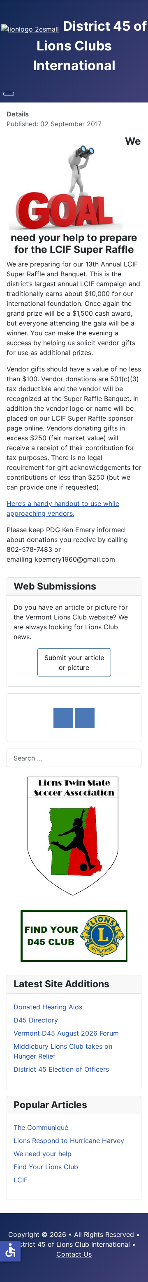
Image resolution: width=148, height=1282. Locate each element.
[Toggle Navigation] (8, 94)
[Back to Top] (137, 1271)
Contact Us (74, 1254)
